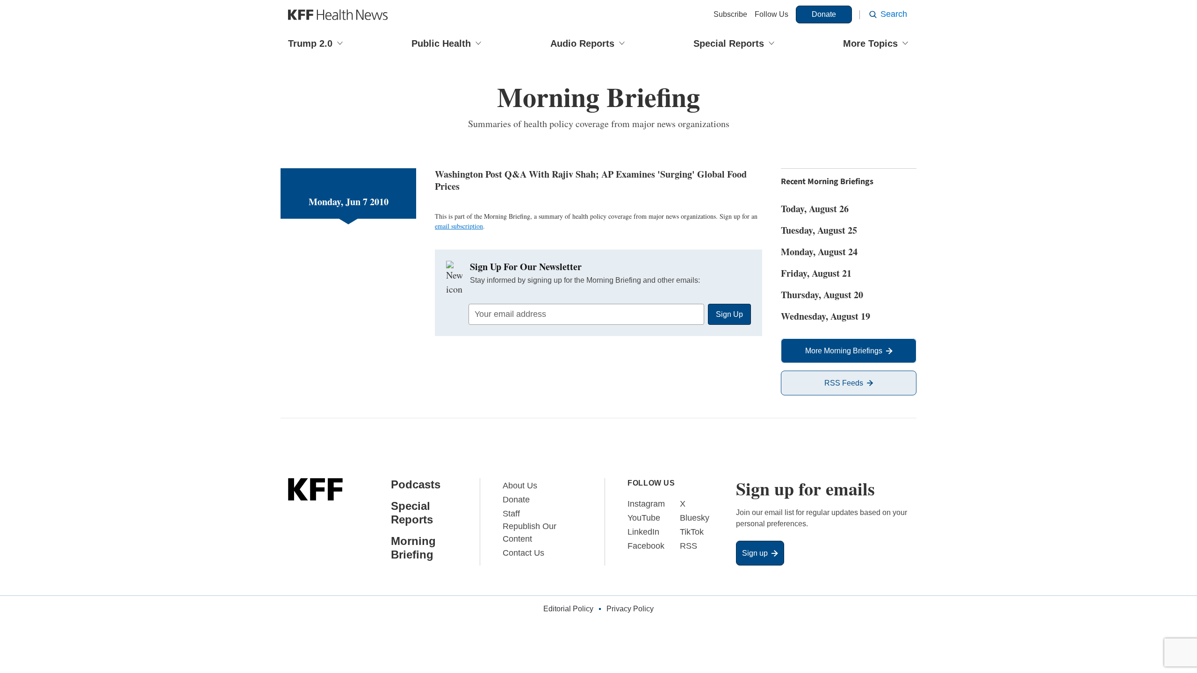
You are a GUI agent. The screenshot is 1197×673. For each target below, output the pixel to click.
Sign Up (729, 314)
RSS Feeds (843, 383)
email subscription (459, 226)
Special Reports (728, 43)
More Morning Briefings (843, 351)
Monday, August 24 (819, 251)
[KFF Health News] (338, 14)
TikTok (692, 532)
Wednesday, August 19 (825, 316)
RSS (688, 546)
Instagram (646, 503)
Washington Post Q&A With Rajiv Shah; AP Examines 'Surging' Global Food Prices (591, 180)
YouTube (643, 518)
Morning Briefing (413, 548)
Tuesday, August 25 (819, 230)
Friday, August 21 (816, 273)
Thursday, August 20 (822, 294)
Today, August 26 (815, 208)
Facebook (645, 546)
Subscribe (730, 14)
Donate (824, 14)
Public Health (441, 43)
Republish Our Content (529, 533)
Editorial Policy (568, 609)
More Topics (870, 43)
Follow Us (771, 14)
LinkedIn (643, 532)
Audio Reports (582, 43)
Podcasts (415, 484)
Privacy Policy (630, 609)
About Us (520, 485)
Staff (511, 513)
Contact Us (523, 553)
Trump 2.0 (310, 43)
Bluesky (694, 518)
